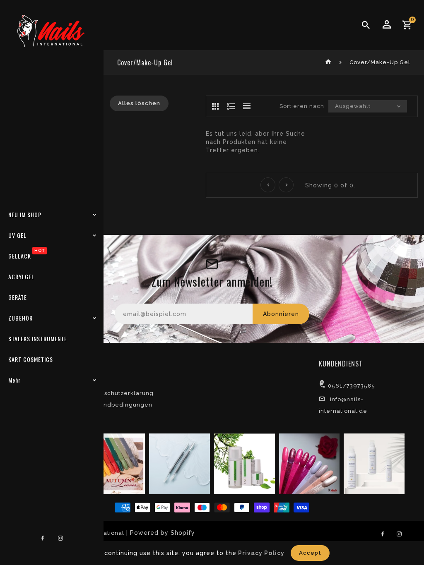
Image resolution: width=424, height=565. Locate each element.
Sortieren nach (301, 106)
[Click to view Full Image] (113, 463)
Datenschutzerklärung (120, 393)
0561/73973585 (351, 386)
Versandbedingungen (119, 405)
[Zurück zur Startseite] (328, 62)
